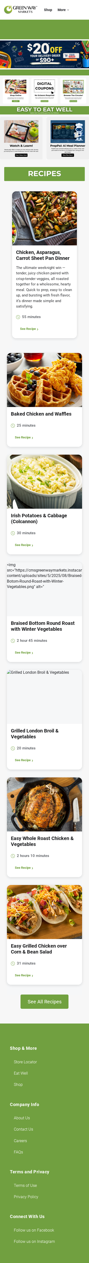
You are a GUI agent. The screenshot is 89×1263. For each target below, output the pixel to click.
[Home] (20, 9)
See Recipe (28, 329)
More (62, 10)
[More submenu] (68, 10)
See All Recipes (45, 1002)
